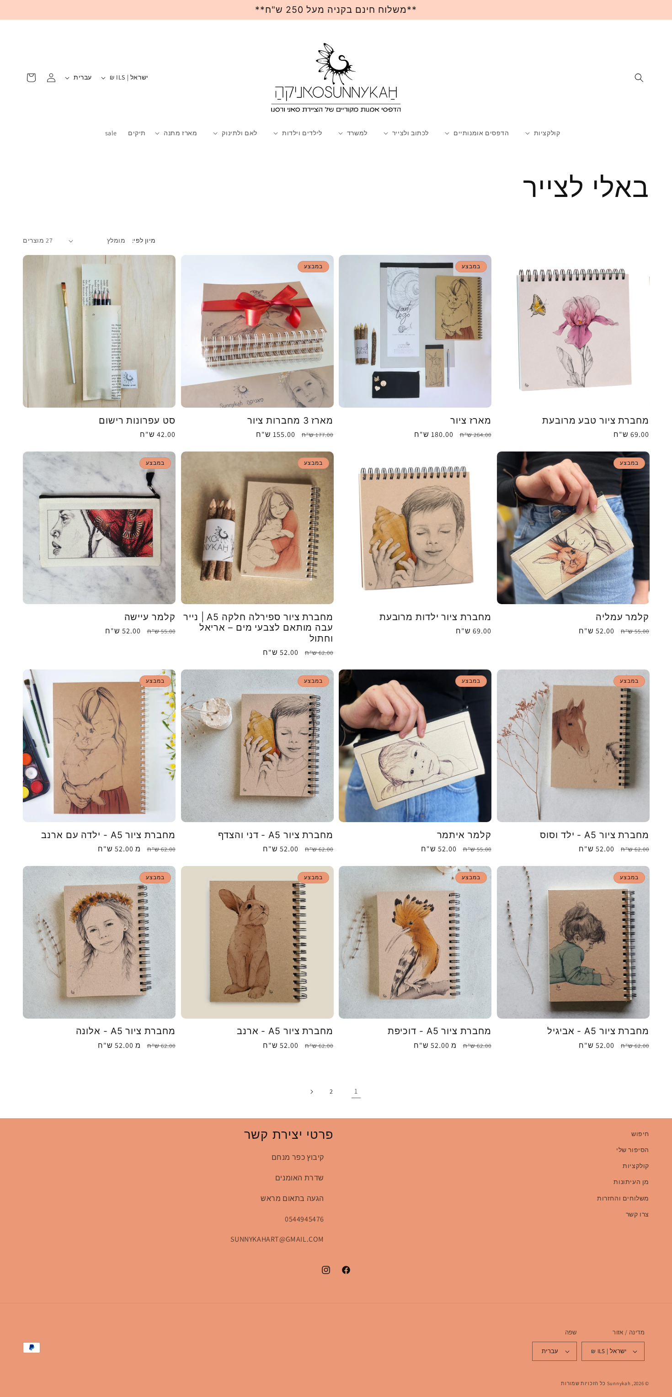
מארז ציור (470, 420)
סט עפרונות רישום (137, 420)
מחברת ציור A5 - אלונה (126, 1031)
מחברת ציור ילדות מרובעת (435, 617)
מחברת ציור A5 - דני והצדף (275, 835)
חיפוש (640, 1134)
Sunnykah (619, 1383)
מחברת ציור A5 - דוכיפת (439, 1031)
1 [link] (356, 1091)
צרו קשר (637, 1214)
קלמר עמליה (622, 617)
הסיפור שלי (632, 1150)
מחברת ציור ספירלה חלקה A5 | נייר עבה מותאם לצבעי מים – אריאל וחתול (258, 628)
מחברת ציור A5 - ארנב (285, 1031)
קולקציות (636, 1166)
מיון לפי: (144, 240)
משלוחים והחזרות (623, 1198)
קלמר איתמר (464, 835)
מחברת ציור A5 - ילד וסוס (594, 835)
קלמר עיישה (150, 617)
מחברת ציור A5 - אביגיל (598, 1031)
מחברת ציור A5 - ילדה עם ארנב (108, 835)
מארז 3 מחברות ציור (290, 420)
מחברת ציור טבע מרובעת (595, 420)
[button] (639, 78)
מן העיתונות (631, 1182)
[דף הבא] (311, 1092)
